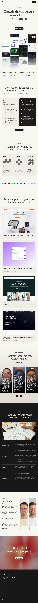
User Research (4, 589)
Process (3, 587)
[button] (17, 396)
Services (3, 584)
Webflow (29, 169)
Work (2, 586)
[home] (4, 1)
